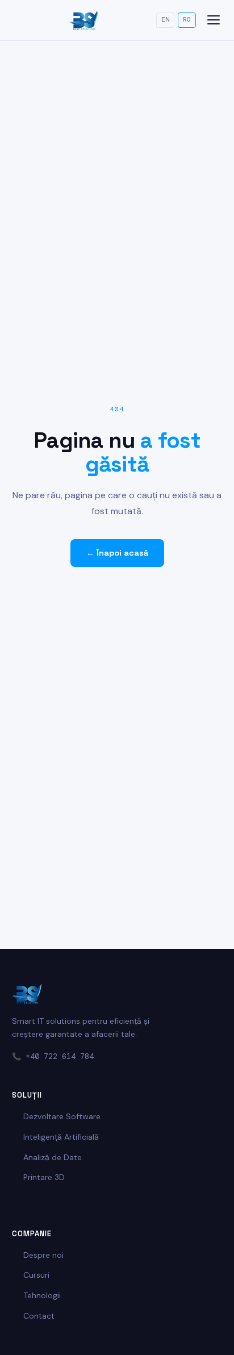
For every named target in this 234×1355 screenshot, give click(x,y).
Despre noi (43, 1255)
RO (187, 19)
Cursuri (36, 1275)
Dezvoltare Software (62, 1116)
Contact (39, 1316)
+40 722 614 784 (60, 1056)
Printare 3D (44, 1177)
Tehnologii (42, 1295)
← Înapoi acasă (117, 553)
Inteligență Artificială (61, 1137)
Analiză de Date (52, 1157)
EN (165, 19)
